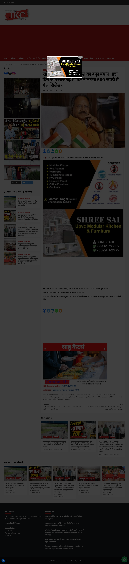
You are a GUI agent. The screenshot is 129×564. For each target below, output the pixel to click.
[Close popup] (80, 57)
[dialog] (64, 67)
